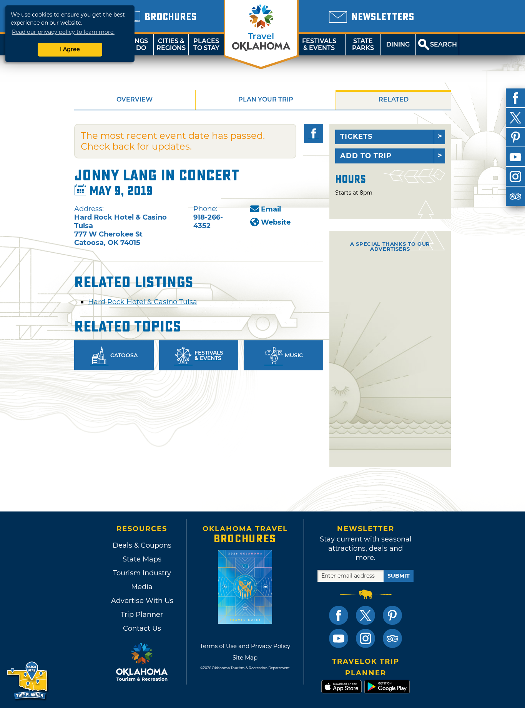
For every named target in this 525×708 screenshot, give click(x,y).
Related (394, 99)
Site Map (245, 657)
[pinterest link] (392, 615)
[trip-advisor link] (392, 638)
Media (142, 587)
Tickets (356, 136)
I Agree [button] (70, 49)
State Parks (363, 44)
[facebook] (515, 98)
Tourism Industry (142, 573)
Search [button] (443, 44)
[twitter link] (365, 615)
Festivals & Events (319, 44)
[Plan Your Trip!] (28, 681)
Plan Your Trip (265, 99)
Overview (134, 99)
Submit (398, 575)
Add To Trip (366, 156)
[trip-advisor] (515, 196)
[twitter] (515, 117)
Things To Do (136, 44)
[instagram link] (365, 638)
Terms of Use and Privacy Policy (245, 646)
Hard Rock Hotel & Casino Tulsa (142, 302)
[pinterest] (515, 137)
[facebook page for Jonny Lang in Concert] (313, 133)
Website (276, 222)
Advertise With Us (142, 600)
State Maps (142, 559)
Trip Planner (142, 614)
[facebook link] (338, 615)
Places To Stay (206, 44)
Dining (398, 44)
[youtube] (515, 157)
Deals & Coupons (142, 545)
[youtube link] (338, 638)
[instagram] (515, 176)
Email (271, 209)
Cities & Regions (171, 44)
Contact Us (142, 628)
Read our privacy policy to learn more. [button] (63, 31)
